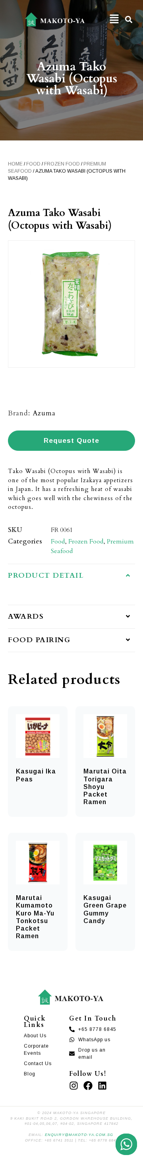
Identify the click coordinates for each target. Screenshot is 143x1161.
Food (33, 164)
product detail (46, 575)
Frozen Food (62, 164)
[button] (114, 19)
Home (15, 164)
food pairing (39, 640)
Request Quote (71, 440)
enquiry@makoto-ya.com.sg (79, 1135)
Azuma (44, 413)
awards (26, 616)
